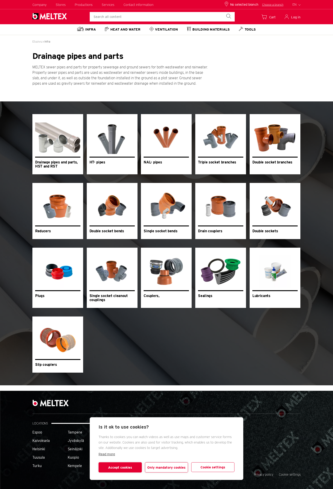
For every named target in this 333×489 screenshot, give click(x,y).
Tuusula (38, 457)
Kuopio (73, 457)
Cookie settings (212, 467)
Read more (107, 454)
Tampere (75, 432)
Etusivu (37, 41)
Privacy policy (263, 474)
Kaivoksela (41, 441)
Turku (37, 466)
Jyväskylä (76, 441)
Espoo (37, 432)
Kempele (75, 466)
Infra (47, 41)
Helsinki (38, 449)
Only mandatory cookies (166, 467)
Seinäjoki (75, 449)
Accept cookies (120, 467)
